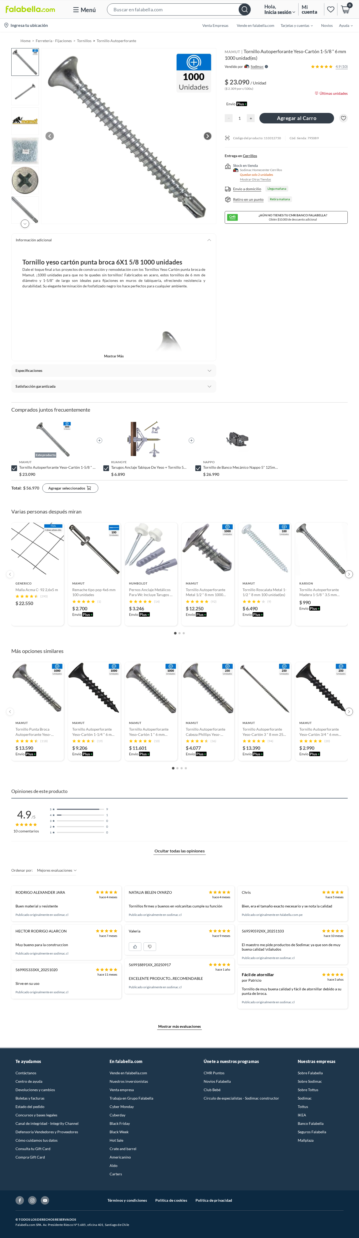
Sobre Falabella (310, 1073)
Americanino (120, 1157)
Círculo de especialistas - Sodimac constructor (241, 1098)
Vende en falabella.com (128, 1073)
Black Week (119, 1132)
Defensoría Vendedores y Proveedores (47, 1132)
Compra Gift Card (30, 1157)
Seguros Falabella (312, 1132)
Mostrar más (114, 356)
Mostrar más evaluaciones (179, 1026)
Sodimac (305, 1098)
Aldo (113, 1165)
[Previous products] (10, 574)
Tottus (303, 1106)
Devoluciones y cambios (35, 1089)
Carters (116, 1174)
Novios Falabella (217, 1081)
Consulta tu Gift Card (33, 1148)
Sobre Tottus (308, 1089)
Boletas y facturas (30, 1098)
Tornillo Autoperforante (116, 40)
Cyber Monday (122, 1106)
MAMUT (232, 51)
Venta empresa (122, 1089)
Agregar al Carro (296, 118)
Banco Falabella (311, 1123)
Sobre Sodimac (310, 1081)
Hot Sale (116, 1140)
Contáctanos (26, 1073)
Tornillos (84, 40)
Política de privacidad (214, 1200)
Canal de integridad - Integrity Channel (47, 1123)
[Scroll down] (25, 223)
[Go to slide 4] (186, 768)
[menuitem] (293, 25)
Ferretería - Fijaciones (54, 40)
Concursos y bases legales (36, 1115)
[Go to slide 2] (179, 633)
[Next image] (207, 136)
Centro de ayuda (29, 1081)
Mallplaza (306, 1140)
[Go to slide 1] (175, 633)
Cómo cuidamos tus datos (37, 1140)
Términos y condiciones (127, 1200)
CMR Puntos (214, 1073)
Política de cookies (171, 1200)
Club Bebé (212, 1089)
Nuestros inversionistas (129, 1081)
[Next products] (349, 574)
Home (25, 40)
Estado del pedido (30, 1106)
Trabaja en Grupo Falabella (131, 1098)
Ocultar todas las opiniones (180, 850)
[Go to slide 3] (184, 633)
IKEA (302, 1115)
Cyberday (117, 1115)
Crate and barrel (123, 1148)
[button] (179, 9)
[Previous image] (49, 136)
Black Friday (120, 1123)
